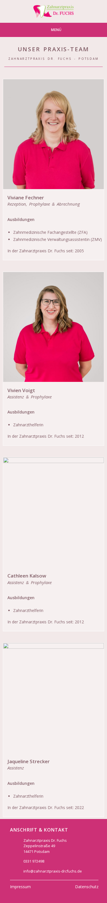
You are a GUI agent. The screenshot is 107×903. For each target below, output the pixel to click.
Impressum (20, 886)
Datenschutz (86, 886)
